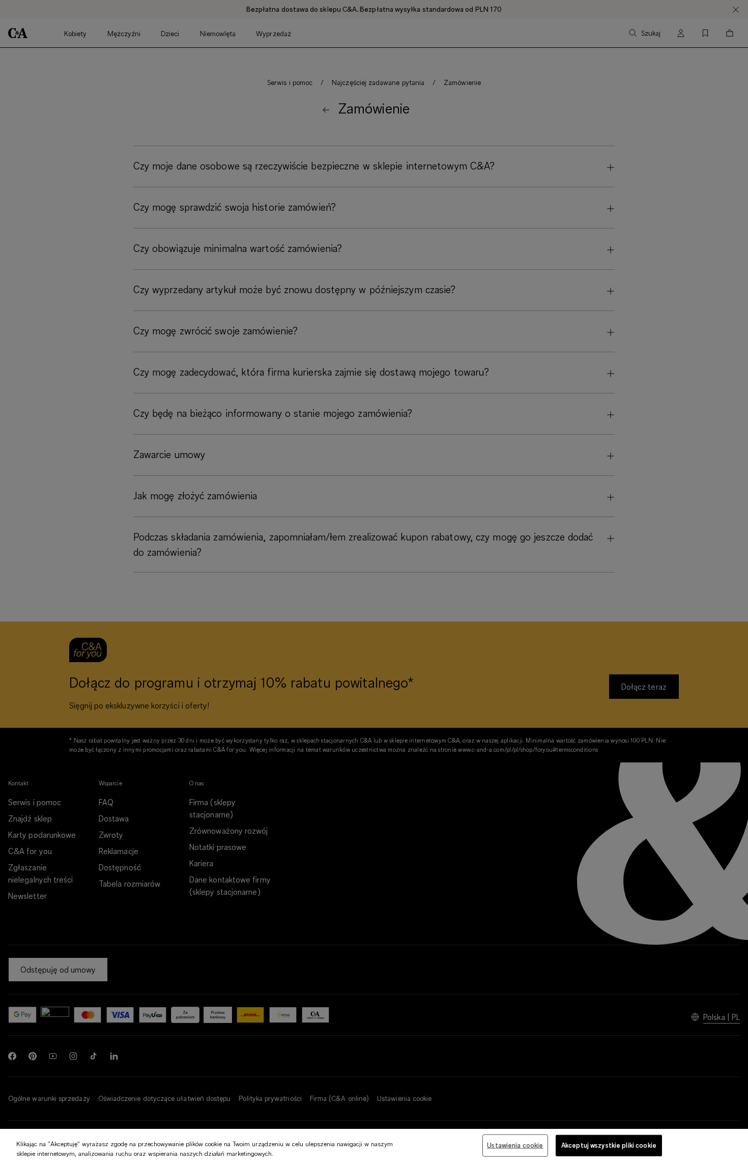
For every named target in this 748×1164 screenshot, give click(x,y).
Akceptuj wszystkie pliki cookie (608, 1145)
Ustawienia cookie (515, 1145)
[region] (374, 1146)
